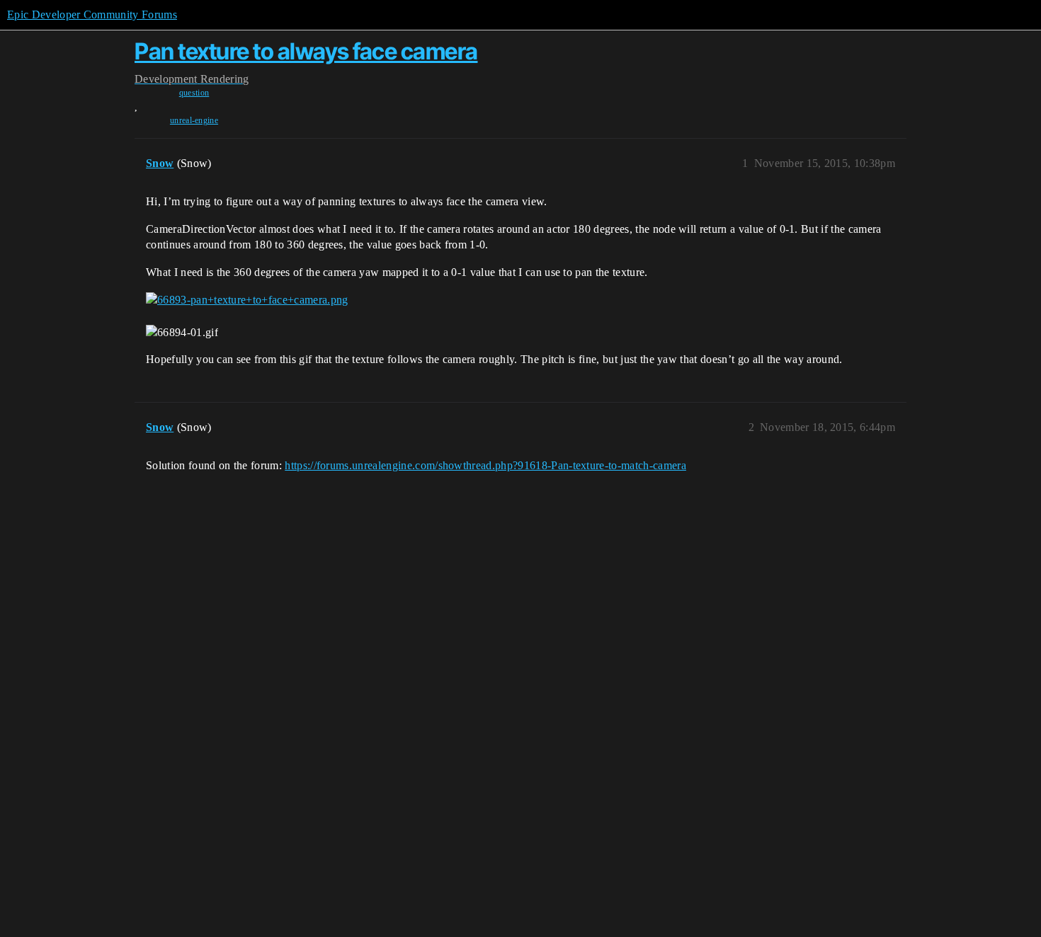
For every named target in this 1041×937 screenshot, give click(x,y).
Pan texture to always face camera (306, 51)
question (194, 93)
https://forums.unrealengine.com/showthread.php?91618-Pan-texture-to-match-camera (485, 465)
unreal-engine (194, 120)
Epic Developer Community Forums (92, 14)
